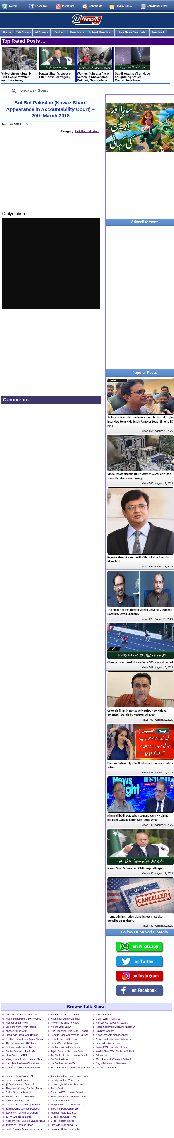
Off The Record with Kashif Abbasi (24, 1039)
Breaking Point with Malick (65, 1108)
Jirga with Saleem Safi (108, 1043)
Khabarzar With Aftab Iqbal (65, 1018)
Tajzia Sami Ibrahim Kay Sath (67, 1051)
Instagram (68, 6)
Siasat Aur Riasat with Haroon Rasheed (22, 1035)
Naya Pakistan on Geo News (112, 1063)
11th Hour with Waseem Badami (113, 1059)
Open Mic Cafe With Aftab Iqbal (23, 1067)
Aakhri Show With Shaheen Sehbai (115, 1051)
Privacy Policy (124, 6)
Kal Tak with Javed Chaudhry (112, 1022)
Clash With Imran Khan (108, 1018)
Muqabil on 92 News (17, 1022)
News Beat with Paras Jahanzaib (114, 1039)
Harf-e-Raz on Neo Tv (63, 1063)
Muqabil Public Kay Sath (64, 1112)
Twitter (13, 6)
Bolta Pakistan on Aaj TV (64, 1120)
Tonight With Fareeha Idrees (111, 1047)
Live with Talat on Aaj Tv (64, 1125)
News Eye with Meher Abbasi (112, 1035)
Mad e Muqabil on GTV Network (23, 1018)
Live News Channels (132, 32)
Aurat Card (57, 1088)
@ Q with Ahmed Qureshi (20, 1084)
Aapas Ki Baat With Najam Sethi (23, 1104)
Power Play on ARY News (65, 1022)
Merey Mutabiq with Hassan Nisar (24, 1059)
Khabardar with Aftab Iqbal (65, 1014)
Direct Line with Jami (17, 1080)
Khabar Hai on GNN (17, 1030)
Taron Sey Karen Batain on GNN (69, 1096)
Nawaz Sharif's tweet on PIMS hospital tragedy (55, 75)
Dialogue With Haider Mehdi (21, 1047)
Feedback (158, 32)
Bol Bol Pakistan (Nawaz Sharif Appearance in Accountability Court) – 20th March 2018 (50, 109)
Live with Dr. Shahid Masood (21, 1014)
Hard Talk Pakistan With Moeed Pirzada (23, 1064)
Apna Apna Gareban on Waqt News (70, 1076)
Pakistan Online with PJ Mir (66, 1129)
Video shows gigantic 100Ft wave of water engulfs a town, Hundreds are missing (16, 77)
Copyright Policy (157, 6)
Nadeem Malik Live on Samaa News (25, 1120)
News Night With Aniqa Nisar (21, 1076)
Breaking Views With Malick (21, 1026)
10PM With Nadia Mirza (18, 1116)
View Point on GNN (16, 1055)
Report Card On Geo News (21, 1096)
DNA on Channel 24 (106, 1067)
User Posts (77, 32)
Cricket (59, 32)
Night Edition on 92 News (64, 1039)
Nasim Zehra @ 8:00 (17, 1100)
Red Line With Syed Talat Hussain (69, 1030)
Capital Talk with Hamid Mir (20, 1051)
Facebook (41, 6)
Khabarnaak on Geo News (65, 1047)
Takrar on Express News (19, 1125)
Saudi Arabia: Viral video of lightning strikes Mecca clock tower (132, 77)
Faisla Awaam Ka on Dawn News (24, 1129)
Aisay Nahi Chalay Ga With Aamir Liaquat (24, 1089)
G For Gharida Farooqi (18, 1092)
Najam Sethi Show (61, 1026)
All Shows (41, 32)
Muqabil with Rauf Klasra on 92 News (68, 1105)
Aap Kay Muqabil (60, 1100)
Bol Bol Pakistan (87, 131)
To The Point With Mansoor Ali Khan (70, 1067)
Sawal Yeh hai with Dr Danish (22, 1112)
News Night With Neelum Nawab (68, 1084)
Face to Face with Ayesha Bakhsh (69, 1035)
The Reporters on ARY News (22, 1043)
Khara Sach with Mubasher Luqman (115, 1026)
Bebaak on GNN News (63, 1116)
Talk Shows (23, 32)
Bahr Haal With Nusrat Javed (67, 1092)
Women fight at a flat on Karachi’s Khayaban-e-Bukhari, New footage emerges (94, 77)
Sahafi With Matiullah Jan (64, 1043)
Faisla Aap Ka (103, 1014)
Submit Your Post (100, 32)
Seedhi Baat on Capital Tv (65, 1080)
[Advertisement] (51, 176)
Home (7, 32)
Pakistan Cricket (105, 1030)
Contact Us (95, 6)
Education (101, 1055)
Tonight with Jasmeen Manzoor (23, 1108)
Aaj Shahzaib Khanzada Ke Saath (69, 1055)
